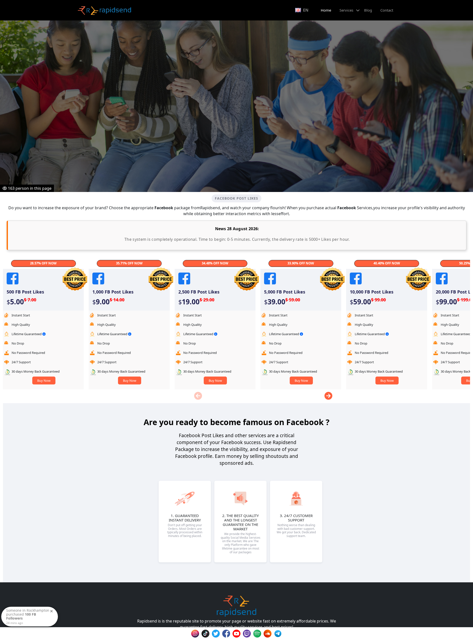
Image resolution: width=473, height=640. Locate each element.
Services (346, 10)
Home (326, 10)
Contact (386, 10)
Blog (368, 10)
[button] (328, 395)
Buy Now (44, 380)
